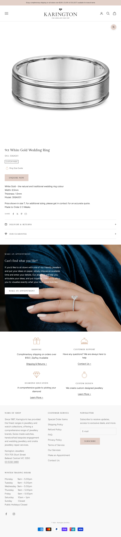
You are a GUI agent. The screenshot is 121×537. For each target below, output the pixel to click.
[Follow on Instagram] (13, 513)
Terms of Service (56, 445)
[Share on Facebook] (13, 214)
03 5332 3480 (12, 462)
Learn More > (36, 397)
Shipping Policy (55, 424)
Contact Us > (84, 363)
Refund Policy (55, 429)
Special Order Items (58, 419)
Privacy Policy (55, 440)
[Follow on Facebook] (6, 513)
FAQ (50, 434)
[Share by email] (25, 214)
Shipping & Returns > (36, 364)
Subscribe (90, 441)
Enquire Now (16, 178)
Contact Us (53, 460)
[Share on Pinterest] (21, 214)
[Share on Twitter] (17, 214)
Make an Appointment (22, 291)
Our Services (54, 450)
